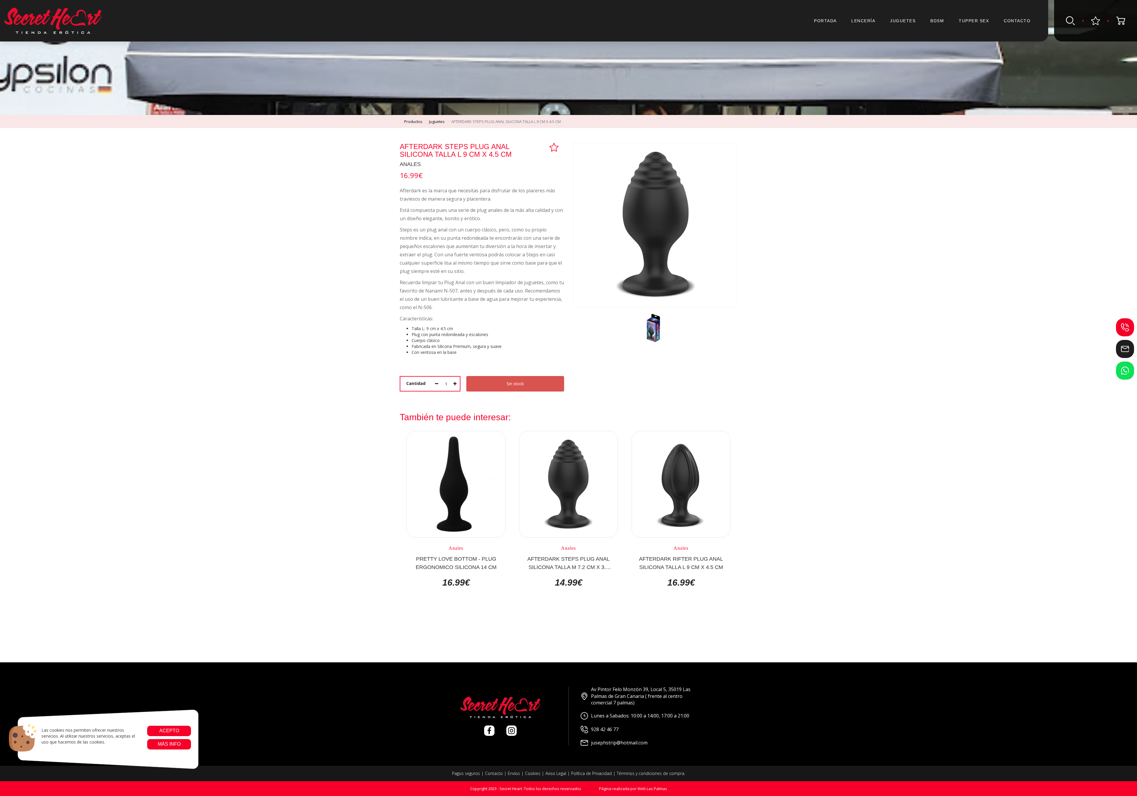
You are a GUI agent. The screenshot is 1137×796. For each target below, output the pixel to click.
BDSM (937, 20)
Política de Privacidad (591, 773)
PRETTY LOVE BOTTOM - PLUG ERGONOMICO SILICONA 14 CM (456, 563)
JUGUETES (903, 20)
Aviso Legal (555, 773)
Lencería (863, 20)
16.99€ (456, 582)
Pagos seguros (466, 773)
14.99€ (568, 582)
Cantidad (415, 383)
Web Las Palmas (652, 788)
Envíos (514, 773)
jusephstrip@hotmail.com (619, 742)
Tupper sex (974, 20)
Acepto (169, 730)
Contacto (1017, 20)
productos (413, 121)
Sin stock (515, 383)
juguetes (437, 121)
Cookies (532, 773)
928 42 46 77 (605, 729)
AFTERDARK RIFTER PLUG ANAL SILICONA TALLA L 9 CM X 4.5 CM (681, 563)
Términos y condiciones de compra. (651, 773)
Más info (169, 744)
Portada (825, 20)
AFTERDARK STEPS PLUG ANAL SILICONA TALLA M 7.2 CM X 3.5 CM (568, 563)
